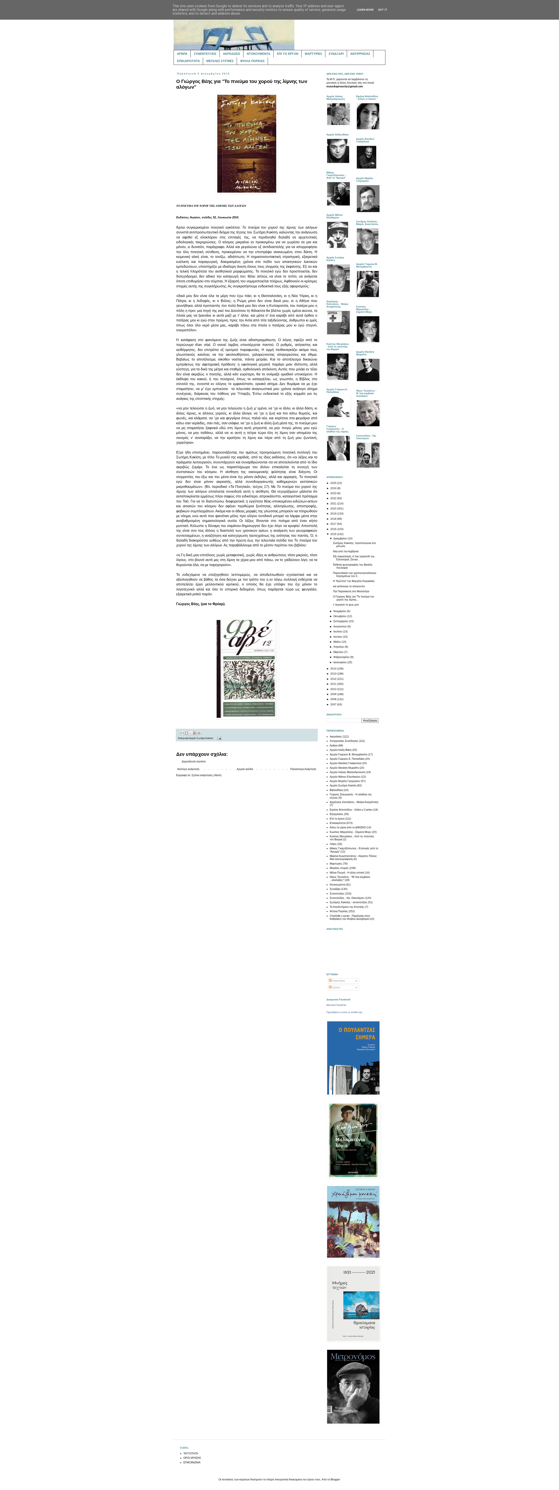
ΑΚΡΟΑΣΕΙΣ (231, 53)
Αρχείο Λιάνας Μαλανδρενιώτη (347, 772)
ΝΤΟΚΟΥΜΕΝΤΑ (258, 53)
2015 (333, 534)
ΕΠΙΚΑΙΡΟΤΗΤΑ (188, 61)
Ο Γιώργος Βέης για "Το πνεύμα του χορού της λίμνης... (353, 598)
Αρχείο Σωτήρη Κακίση (201, 738)
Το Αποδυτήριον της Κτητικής (347, 906)
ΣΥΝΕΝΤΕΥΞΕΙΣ (205, 53)
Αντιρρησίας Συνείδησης (344, 740)
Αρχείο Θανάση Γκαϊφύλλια (345, 763)
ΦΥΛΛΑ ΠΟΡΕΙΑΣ (252, 61)
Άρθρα (334, 745)
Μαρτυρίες (336, 863)
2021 (333, 503)
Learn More (365, 9)
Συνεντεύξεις (337, 893)
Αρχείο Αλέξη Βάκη (341, 749)
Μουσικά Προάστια (336, 1005)
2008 (333, 699)
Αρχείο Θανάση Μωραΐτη (344, 767)
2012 (333, 678)
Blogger (335, 1479)
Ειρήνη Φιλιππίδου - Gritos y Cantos (351, 809)
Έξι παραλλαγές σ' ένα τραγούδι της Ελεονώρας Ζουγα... (354, 558)
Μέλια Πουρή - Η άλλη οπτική (347, 872)
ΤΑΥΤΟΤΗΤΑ (190, 1453)
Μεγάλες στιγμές (339, 868)
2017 (333, 523)
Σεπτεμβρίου (341, 621)
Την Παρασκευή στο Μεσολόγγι (351, 591)
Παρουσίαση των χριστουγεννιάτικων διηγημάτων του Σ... (354, 574)
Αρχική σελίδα (245, 769)
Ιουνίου (338, 636)
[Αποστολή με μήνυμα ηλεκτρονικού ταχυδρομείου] (182, 733)
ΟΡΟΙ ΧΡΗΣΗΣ (192, 1457)
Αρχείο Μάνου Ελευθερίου (345, 776)
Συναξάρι (335, 889)
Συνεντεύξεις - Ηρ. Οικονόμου (347, 898)
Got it (382, 9)
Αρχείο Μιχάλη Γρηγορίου (345, 781)
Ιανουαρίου (340, 662)
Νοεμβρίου (340, 611)
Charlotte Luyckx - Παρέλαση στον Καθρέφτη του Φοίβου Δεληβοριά (350, 917)
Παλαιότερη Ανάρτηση (303, 769)
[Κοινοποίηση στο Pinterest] (199, 733)
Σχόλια (335, 987)
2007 (333, 704)
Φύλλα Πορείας (339, 911)
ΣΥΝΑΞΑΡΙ (336, 53)
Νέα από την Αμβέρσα (346, 551)
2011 (333, 683)
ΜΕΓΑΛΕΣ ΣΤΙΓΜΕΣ (220, 61)
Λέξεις (333, 844)
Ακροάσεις (336, 736)
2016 (333, 529)
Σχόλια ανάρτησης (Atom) (206, 775)
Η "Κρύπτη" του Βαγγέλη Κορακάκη (353, 581)
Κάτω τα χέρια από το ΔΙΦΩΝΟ (348, 827)
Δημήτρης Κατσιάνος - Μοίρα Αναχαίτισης (354, 802)
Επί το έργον (337, 818)
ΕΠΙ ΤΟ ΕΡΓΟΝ (287, 53)
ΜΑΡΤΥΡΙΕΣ (313, 53)
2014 (333, 668)
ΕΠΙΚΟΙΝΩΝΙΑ (191, 1462)
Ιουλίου (338, 631)
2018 (333, 518)
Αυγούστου (340, 626)
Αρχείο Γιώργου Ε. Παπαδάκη (347, 758)
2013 (333, 673)
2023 (333, 493)
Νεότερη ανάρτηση (188, 769)
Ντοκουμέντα (337, 884)
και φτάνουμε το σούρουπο (349, 586)
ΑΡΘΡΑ (182, 53)
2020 (333, 508)
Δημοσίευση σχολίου (194, 761)
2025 (333, 483)
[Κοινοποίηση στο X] (190, 733)
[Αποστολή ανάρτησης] (218, 738)
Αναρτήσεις (338, 980)
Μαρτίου (338, 652)
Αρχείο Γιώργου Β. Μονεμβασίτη (348, 754)
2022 (333, 498)
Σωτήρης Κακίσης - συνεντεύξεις (348, 902)
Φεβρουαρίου (341, 657)
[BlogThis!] (186, 733)
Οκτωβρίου (340, 616)
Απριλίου (339, 646)
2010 (333, 689)
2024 (333, 488)
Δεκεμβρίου (340, 538)
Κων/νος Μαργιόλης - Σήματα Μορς (350, 832)
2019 (333, 513)
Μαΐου (337, 641)
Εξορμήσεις (336, 814)
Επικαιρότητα (338, 823)
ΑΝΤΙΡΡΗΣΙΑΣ (360, 53)
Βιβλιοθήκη (336, 790)
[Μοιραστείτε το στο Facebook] (195, 733)
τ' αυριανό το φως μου (346, 604)
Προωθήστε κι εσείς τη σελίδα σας (344, 1012)
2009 (333, 694)
